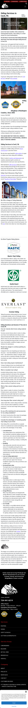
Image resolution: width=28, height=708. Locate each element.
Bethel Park (5, 652)
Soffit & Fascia (5, 632)
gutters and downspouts (16, 158)
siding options (18, 153)
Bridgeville (4, 655)
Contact (4, 678)
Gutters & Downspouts (8, 635)
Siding (3, 629)
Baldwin (3, 649)
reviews (18, 531)
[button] (26, 691)
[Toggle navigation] (25, 6)
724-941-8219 (7, 1)
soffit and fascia (13, 164)
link (4, 224)
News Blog (4, 675)
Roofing (3, 626)
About (3, 668)
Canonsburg (5, 645)
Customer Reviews (7, 681)
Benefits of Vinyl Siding (10, 179)
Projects (4, 671)
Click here (3, 175)
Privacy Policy (14, 706)
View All (3, 658)
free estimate (14, 78)
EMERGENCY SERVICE (23, 1)
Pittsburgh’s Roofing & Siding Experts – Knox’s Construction (13, 685)
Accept (14, 703)
